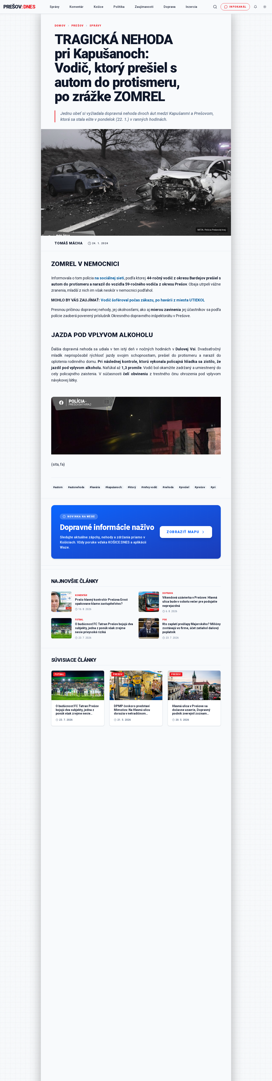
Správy (54, 6)
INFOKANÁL (237, 6)
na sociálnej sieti (109, 278)
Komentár (76, 6)
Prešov (77, 25)
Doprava (170, 6)
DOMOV (60, 25)
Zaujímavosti (144, 6)
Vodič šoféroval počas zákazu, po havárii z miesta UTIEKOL (153, 300)
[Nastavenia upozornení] (255, 7)
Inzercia (191, 6)
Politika (119, 6)
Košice (98, 6)
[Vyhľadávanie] (215, 7)
